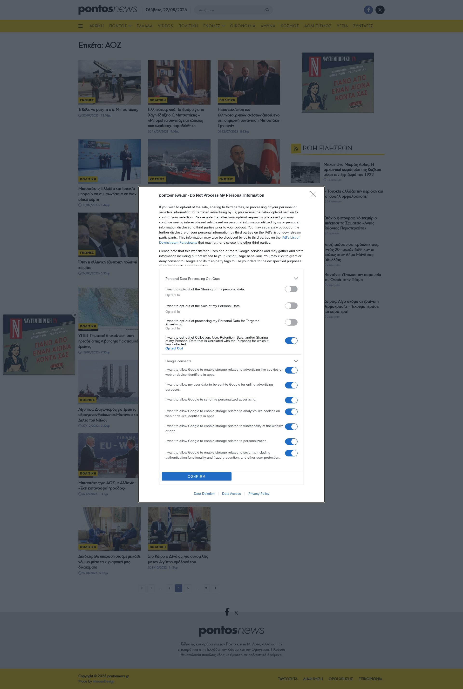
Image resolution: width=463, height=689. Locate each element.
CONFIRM (197, 476)
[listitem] (231, 278)
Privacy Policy (258, 493)
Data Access (231, 493)
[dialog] (231, 344)
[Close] (315, 195)
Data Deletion (204, 493)
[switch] (291, 289)
